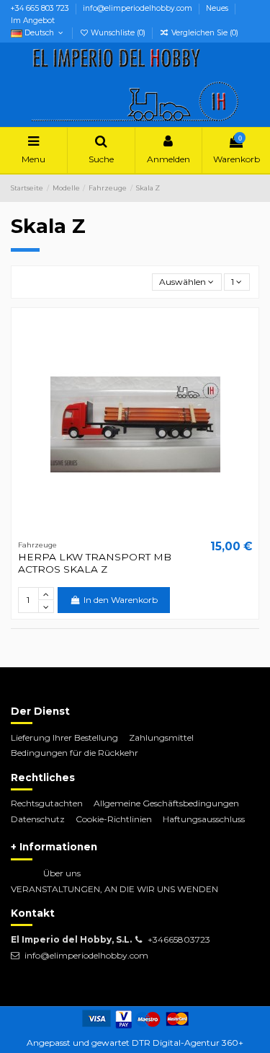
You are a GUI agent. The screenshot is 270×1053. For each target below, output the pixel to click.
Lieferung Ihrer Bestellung (64, 737)
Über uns (62, 873)
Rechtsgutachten (47, 803)
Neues (218, 8)
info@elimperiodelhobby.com (138, 8)
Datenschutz (38, 819)
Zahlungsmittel (161, 737)
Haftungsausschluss (204, 819)
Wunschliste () (118, 33)
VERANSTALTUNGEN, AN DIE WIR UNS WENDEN (114, 889)
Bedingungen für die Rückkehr (74, 752)
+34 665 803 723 (41, 8)
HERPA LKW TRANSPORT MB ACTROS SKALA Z (94, 562)
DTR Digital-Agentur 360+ (187, 1042)
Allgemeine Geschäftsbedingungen (166, 803)
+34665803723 (179, 939)
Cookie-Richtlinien (114, 819)
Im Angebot (33, 20)
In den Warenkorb (121, 599)
